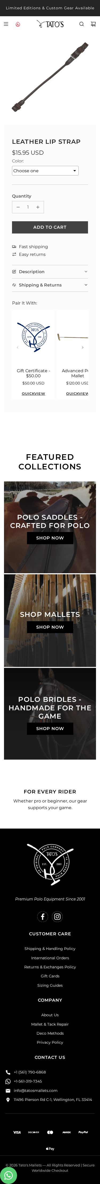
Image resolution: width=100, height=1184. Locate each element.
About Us (50, 1015)
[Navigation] (6, 24)
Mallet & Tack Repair (50, 1024)
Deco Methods (50, 1033)
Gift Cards (50, 976)
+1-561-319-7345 (28, 1081)
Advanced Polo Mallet (78, 373)
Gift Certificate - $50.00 (33, 373)
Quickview (33, 393)
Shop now (50, 537)
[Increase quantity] (38, 207)
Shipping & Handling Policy (50, 948)
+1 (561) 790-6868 (30, 1072)
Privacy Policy (50, 1042)
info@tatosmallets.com (36, 1090)
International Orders (50, 958)
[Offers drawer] (17, 24)
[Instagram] (57, 916)
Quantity (21, 196)
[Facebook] (42, 916)
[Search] (81, 24)
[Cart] (93, 24)
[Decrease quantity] (18, 207)
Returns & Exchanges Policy (50, 967)
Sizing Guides (50, 985)
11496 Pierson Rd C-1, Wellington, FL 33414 (53, 1099)
